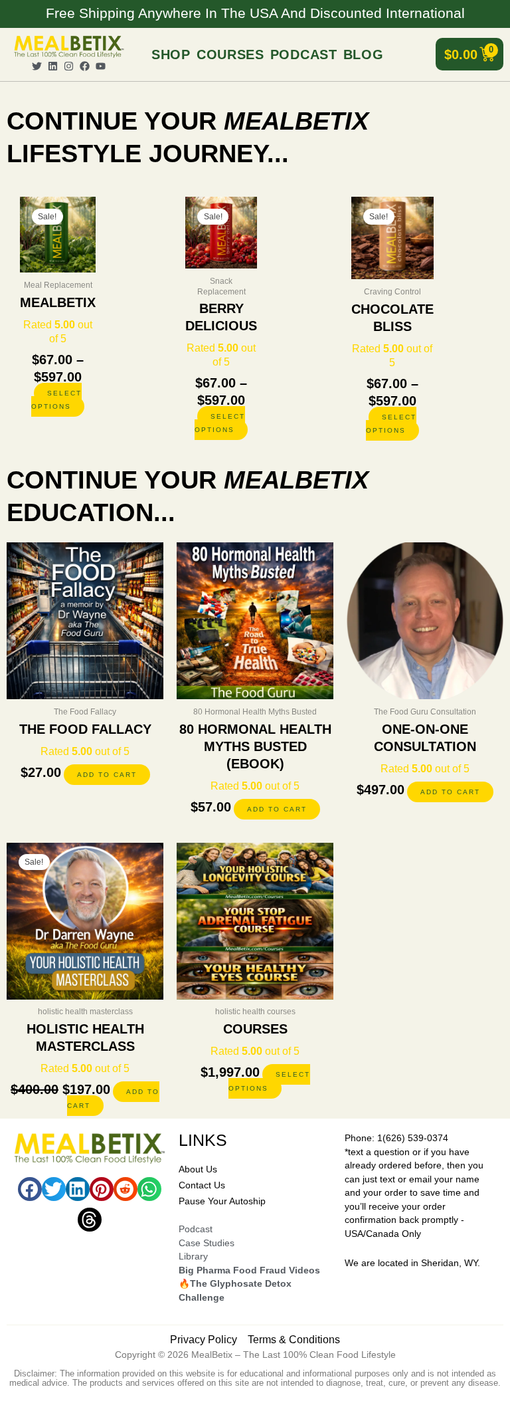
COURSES (230, 54)
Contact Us (202, 1185)
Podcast (303, 54)
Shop (171, 54)
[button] (30, 1189)
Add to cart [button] (107, 774)
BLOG (363, 54)
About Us (198, 1169)
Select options (56, 400)
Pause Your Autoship (222, 1201)
